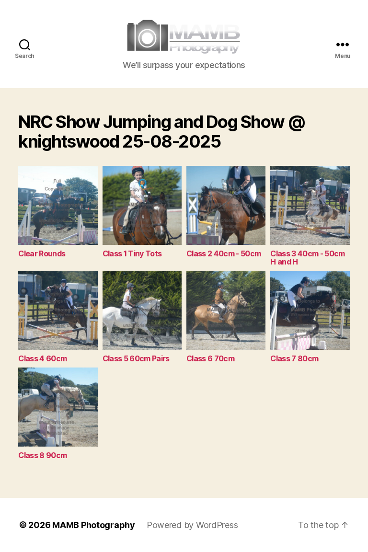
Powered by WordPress (192, 525)
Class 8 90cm (42, 455)
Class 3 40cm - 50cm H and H (307, 257)
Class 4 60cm (42, 358)
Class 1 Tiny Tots (132, 253)
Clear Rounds (41, 253)
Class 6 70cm (210, 358)
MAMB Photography (93, 525)
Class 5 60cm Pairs (136, 358)
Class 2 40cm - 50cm (223, 253)
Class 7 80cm (294, 358)
